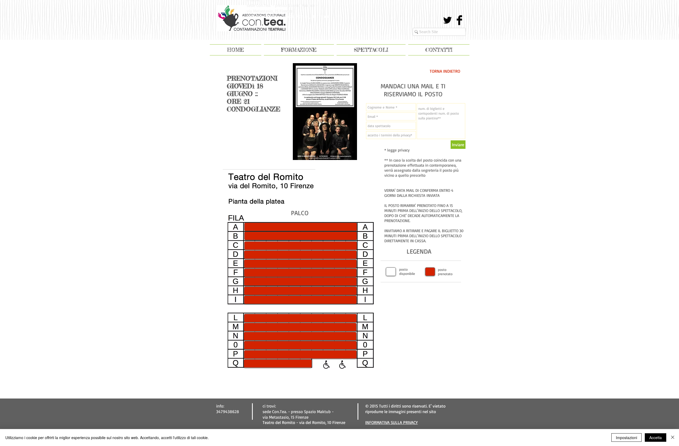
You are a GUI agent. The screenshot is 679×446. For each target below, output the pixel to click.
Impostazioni (626, 437)
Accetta (655, 437)
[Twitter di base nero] (447, 20)
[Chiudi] (672, 437)
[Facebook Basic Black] (459, 20)
